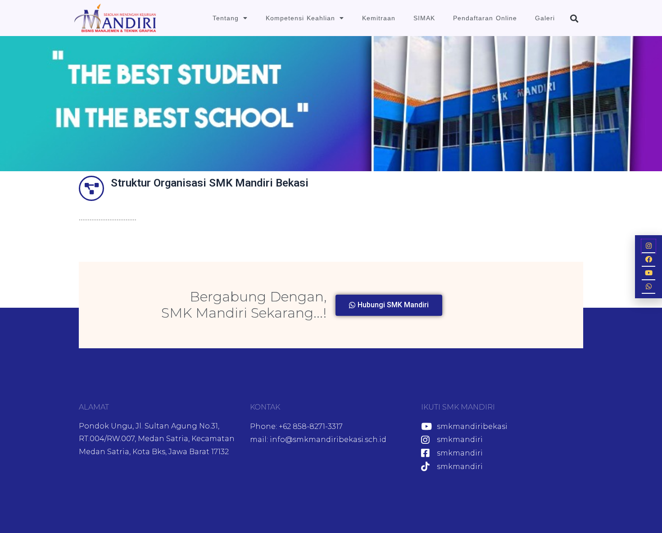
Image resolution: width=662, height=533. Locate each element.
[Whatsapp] (648, 287)
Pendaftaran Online (485, 18)
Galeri (545, 18)
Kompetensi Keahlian (300, 18)
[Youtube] (648, 273)
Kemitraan (378, 18)
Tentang (226, 18)
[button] (574, 18)
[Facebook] (648, 260)
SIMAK (424, 18)
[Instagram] (648, 246)
